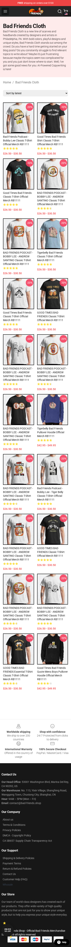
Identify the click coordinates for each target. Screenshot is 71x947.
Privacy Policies (12, 830)
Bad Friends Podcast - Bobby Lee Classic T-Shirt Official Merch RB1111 (17, 140)
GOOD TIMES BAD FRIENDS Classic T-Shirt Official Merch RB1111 (51, 316)
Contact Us (9, 874)
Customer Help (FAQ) (15, 879)
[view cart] (65, 11)
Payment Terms (12, 863)
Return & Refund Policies (17, 868)
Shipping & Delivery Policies (18, 858)
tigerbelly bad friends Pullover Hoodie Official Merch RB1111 (50, 432)
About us (8, 819)
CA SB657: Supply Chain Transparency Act (27, 840)
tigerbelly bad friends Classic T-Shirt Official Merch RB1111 (50, 256)
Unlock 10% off (7, 930)
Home (7, 82)
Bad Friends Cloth (27, 82)
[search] (59, 11)
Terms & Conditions (14, 824)
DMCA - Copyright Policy (17, 835)
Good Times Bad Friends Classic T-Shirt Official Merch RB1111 (17, 196)
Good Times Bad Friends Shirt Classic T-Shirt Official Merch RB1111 (51, 140)
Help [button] (64, 942)
